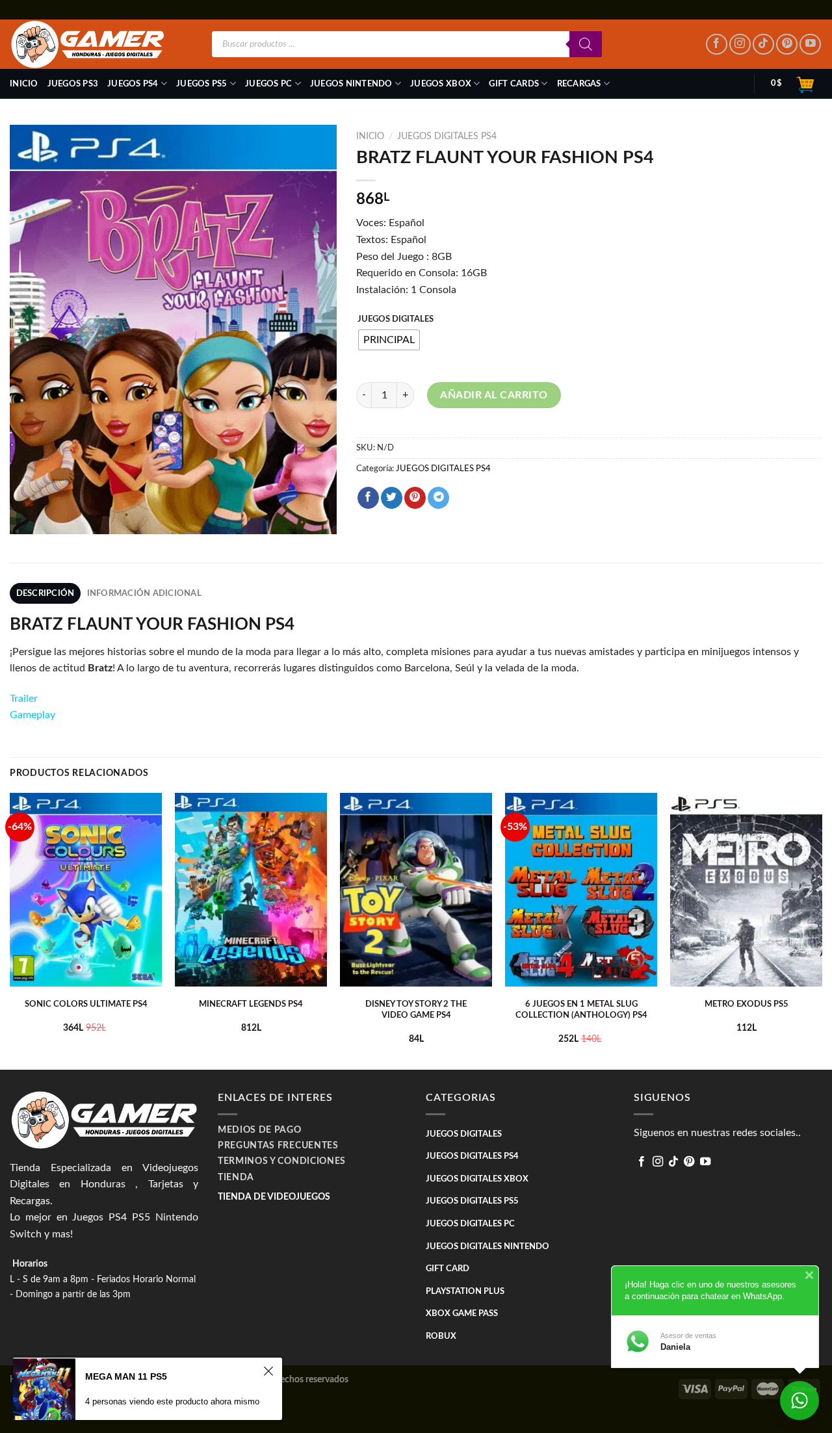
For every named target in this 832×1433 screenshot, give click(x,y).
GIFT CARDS (514, 84)
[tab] (45, 593)
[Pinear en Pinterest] (415, 498)
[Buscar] (585, 44)
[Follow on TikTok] (763, 44)
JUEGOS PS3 (73, 84)
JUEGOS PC (268, 84)
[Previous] (10, 930)
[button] (100, 668)
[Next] (821, 930)
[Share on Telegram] (438, 498)
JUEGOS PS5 (202, 84)
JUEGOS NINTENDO (351, 84)
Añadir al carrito (493, 395)
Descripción (45, 593)
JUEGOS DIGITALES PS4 (447, 136)
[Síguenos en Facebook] (716, 44)
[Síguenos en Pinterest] (787, 44)
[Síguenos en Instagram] (740, 44)
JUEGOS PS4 (133, 84)
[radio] (389, 340)
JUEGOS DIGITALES (396, 319)
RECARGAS (579, 84)
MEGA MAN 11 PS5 (126, 1376)
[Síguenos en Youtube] (810, 44)
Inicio (24, 84)
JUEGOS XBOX (440, 84)
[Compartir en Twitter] (391, 498)
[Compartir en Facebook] (368, 498)
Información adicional (144, 593)
